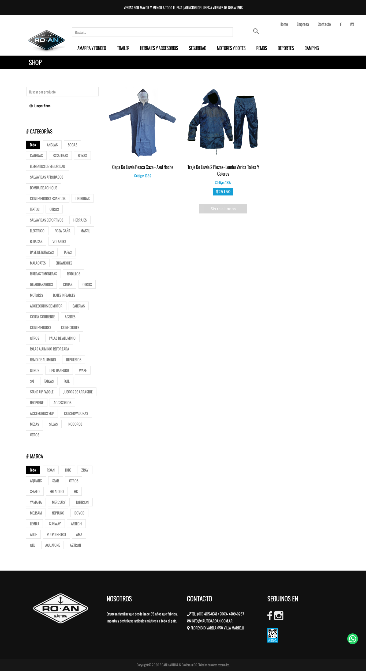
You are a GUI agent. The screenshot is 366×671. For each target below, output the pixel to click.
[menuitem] (91, 48)
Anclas (52, 144)
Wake (83, 370)
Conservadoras (76, 413)
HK (76, 491)
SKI (32, 381)
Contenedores (40, 327)
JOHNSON (82, 502)
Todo (33, 144)
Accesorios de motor (46, 306)
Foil (66, 381)
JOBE (68, 470)
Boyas (82, 155)
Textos (34, 209)
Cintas (67, 284)
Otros (54, 209)
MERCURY (59, 502)
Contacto (324, 24)
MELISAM (36, 513)
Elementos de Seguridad (47, 166)
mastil (85, 230)
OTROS (73, 480)
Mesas (34, 424)
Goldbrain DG (189, 664)
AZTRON (75, 545)
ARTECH (76, 523)
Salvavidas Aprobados (46, 177)
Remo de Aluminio (43, 359)
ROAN (51, 470)
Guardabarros (41, 284)
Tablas (49, 381)
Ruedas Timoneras (43, 273)
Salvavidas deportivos (46, 220)
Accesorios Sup (42, 413)
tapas (68, 252)
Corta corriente (42, 316)
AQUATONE (52, 545)
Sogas (72, 144)
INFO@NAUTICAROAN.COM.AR (212, 620)
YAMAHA (36, 502)
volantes (59, 241)
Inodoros (75, 424)
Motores (36, 295)
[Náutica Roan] (47, 40)
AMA (79, 534)
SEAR (55, 480)
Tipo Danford (59, 370)
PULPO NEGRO (56, 534)
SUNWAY (55, 523)
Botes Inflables (64, 295)
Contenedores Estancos (47, 198)
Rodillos (73, 273)
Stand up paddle (41, 391)
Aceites (70, 316)
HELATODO (57, 491)
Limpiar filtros (41, 105)
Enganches (64, 263)
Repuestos (73, 359)
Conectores (70, 327)
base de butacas (42, 252)
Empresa (303, 24)
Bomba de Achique (43, 187)
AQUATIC (36, 480)
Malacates (38, 263)
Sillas (53, 424)
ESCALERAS (60, 155)
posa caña (62, 230)
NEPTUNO (58, 513)
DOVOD (79, 513)
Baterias (79, 306)
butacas (36, 241)
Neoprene (36, 402)
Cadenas (36, 155)
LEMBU (34, 523)
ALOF (33, 534)
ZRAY (84, 470)
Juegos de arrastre (78, 391)
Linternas (82, 198)
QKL (32, 545)
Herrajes (80, 220)
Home (284, 24)
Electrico (37, 230)
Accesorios (62, 402)
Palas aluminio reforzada (49, 348)
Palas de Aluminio (62, 338)
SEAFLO (35, 491)
